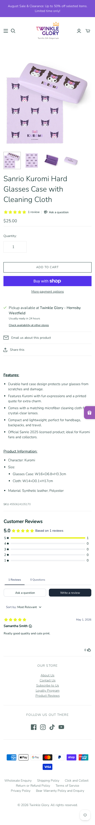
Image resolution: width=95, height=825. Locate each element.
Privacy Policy (20, 791)
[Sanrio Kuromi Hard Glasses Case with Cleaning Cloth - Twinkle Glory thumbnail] (12, 160)
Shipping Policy (48, 780)
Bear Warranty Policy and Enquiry (60, 791)
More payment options (47, 291)
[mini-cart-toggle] (88, 30)
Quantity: (10, 236)
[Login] (79, 30)
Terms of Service (67, 785)
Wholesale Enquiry (18, 780)
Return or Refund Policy (33, 785)
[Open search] (13, 31)
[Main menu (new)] (5, 31)
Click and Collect (77, 780)
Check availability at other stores (29, 325)
